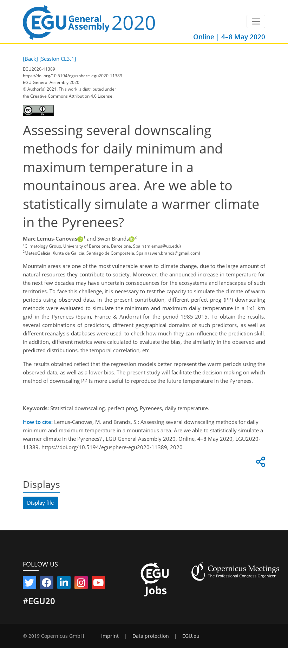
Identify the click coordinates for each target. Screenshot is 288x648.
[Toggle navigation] (256, 21)
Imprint (110, 636)
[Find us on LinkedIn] (64, 584)
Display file (40, 502)
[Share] (260, 463)
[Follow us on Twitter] (29, 584)
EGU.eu (190, 636)
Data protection (150, 636)
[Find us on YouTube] (98, 584)
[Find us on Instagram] (81, 584)
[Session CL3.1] (57, 58)
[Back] (30, 58)
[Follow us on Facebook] (46, 584)
